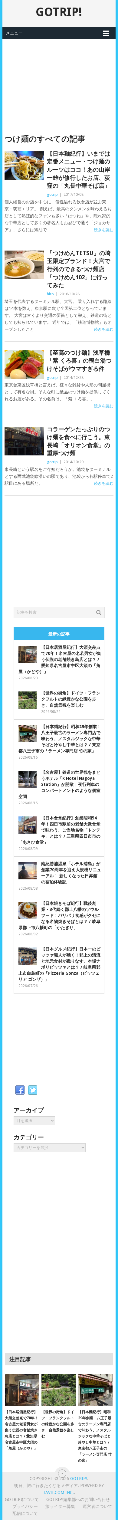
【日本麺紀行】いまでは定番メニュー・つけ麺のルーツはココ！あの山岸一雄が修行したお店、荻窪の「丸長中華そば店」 (78, 169)
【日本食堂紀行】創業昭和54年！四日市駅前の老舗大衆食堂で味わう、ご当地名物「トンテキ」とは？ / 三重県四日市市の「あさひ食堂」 (59, 830)
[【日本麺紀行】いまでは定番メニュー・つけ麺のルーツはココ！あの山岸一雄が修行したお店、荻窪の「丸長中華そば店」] (24, 165)
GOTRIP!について (22, 1499)
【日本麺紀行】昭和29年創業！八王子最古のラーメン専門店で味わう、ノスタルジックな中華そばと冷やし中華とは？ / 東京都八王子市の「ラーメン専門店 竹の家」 (59, 738)
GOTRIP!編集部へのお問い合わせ (78, 1499)
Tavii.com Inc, (58, 1492)
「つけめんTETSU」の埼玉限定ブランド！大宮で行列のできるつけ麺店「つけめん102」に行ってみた (79, 269)
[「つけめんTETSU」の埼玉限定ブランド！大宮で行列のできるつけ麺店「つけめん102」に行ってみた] (24, 265)
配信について (25, 1513)
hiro (50, 294)
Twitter (33, 1090)
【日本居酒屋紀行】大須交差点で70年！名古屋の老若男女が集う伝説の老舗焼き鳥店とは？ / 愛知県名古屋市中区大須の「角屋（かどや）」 (59, 659)
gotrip (52, 194)
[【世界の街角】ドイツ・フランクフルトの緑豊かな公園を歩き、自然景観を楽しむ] (58, 1390)
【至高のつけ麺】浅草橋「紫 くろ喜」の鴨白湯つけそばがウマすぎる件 (79, 360)
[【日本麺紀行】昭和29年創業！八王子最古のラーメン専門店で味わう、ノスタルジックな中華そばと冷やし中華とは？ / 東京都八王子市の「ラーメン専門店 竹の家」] (95, 1390)
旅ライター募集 (60, 1506)
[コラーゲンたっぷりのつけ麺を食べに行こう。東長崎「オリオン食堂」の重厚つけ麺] (24, 441)
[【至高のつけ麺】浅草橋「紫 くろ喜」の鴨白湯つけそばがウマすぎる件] (24, 364)
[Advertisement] (59, 81)
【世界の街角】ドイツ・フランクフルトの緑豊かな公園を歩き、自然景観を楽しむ (70, 699)
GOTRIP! (59, 12)
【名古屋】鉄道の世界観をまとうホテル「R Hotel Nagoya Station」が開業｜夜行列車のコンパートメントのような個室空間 (59, 784)
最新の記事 (59, 634)
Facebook (20, 1090)
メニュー (14, 33)
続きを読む (103, 230)
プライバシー (25, 1506)
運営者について (97, 1506)
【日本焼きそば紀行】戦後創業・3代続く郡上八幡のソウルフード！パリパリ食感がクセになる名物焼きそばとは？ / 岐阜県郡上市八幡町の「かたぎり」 (59, 915)
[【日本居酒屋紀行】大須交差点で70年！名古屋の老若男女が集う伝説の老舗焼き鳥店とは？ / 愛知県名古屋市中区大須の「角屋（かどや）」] (22, 1390)
